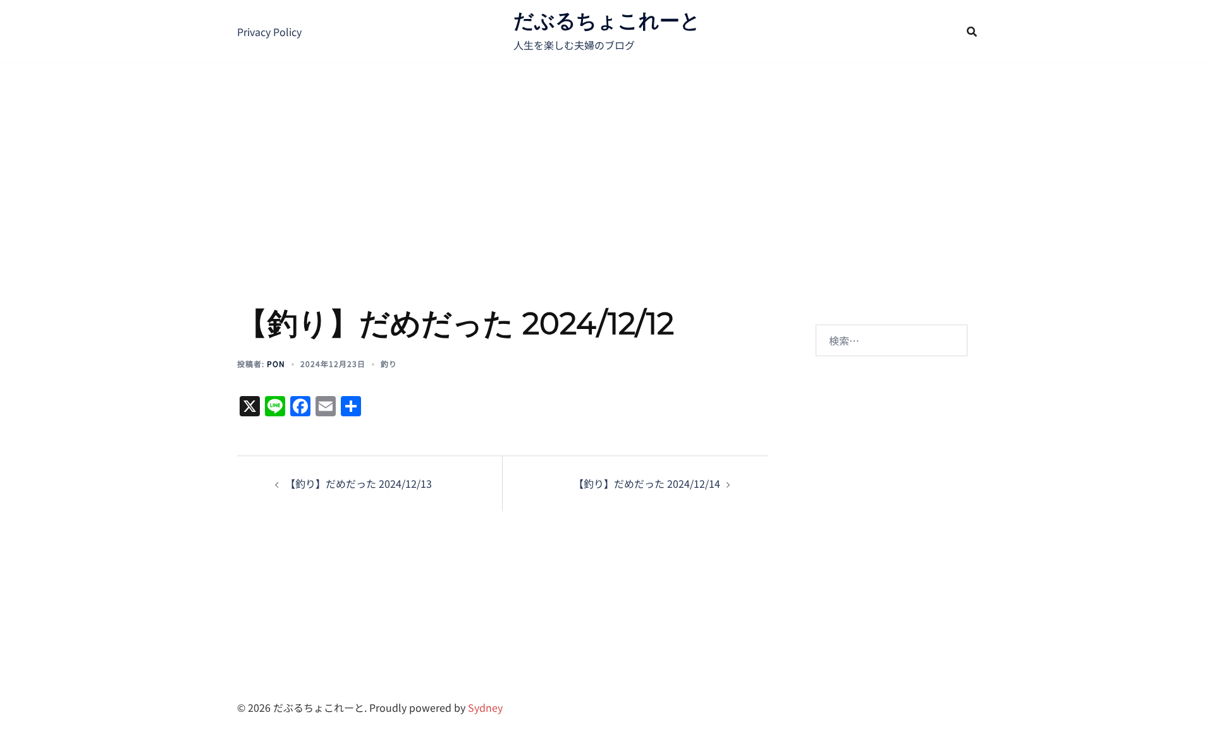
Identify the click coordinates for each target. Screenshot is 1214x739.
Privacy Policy (269, 31)
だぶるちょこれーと (607, 20)
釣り (389, 363)
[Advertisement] (607, 158)
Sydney (485, 707)
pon (276, 363)
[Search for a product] (972, 32)
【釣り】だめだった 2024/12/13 (358, 483)
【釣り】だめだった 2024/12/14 (646, 483)
